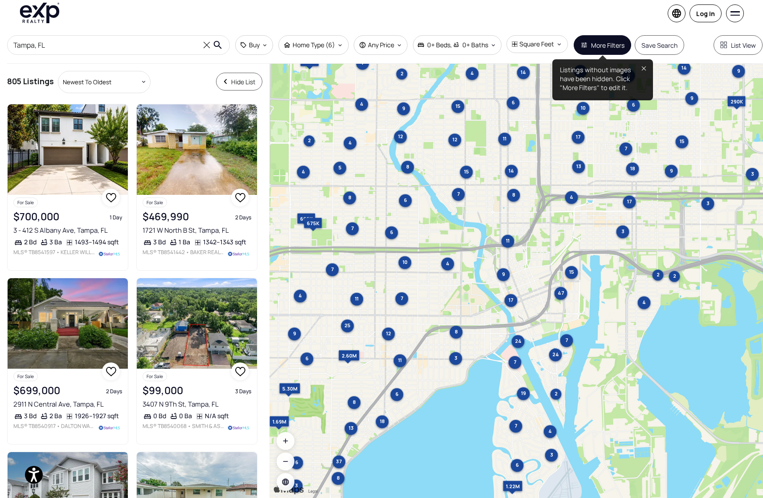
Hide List (243, 82)
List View (743, 45)
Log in (705, 13)
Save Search (659, 45)
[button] (285, 482)
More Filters (607, 45)
